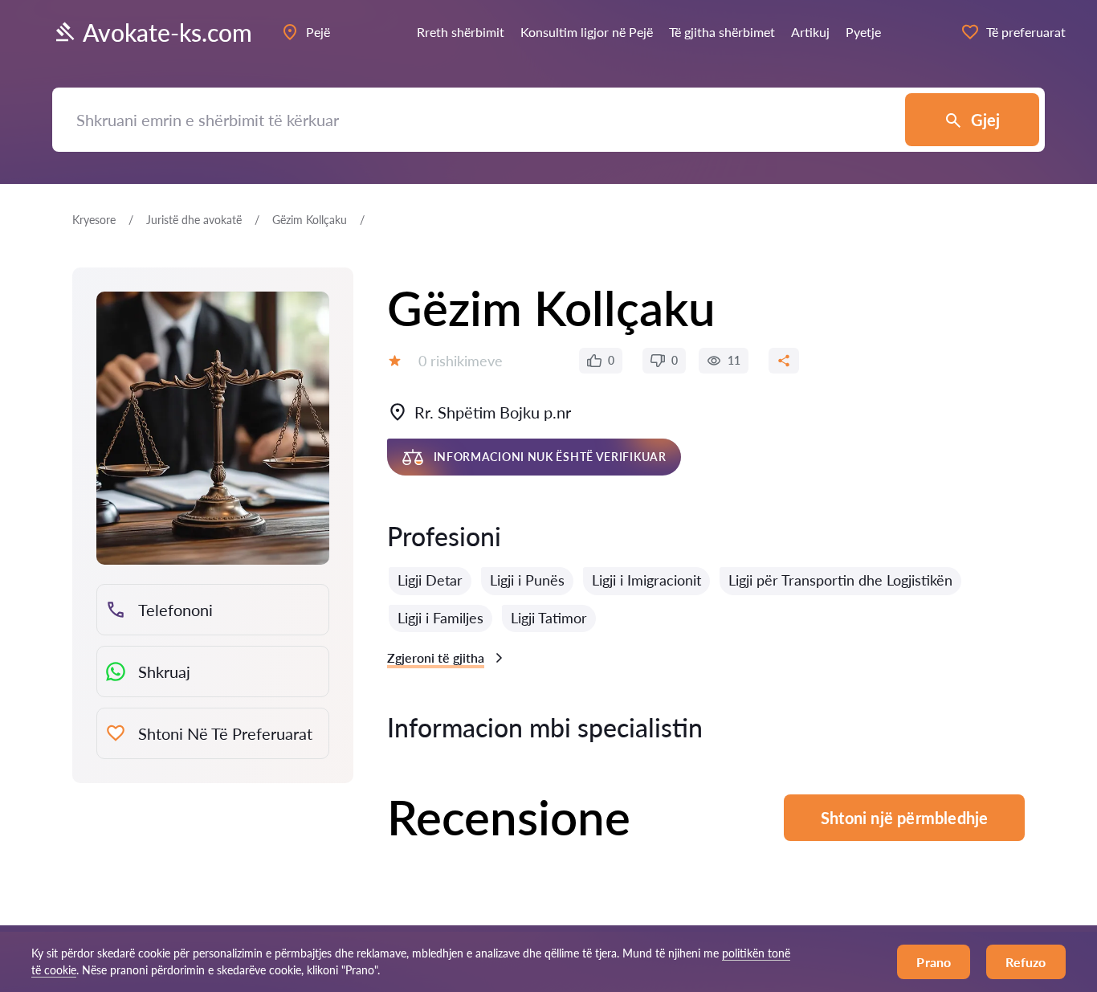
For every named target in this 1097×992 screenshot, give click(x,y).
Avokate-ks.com (167, 32)
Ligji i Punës (527, 580)
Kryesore (94, 220)
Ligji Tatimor (549, 618)
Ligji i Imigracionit (646, 580)
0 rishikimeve (460, 360)
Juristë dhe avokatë (194, 220)
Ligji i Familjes (440, 618)
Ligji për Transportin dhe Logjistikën (840, 580)
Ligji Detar (430, 580)
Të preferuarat (1026, 31)
